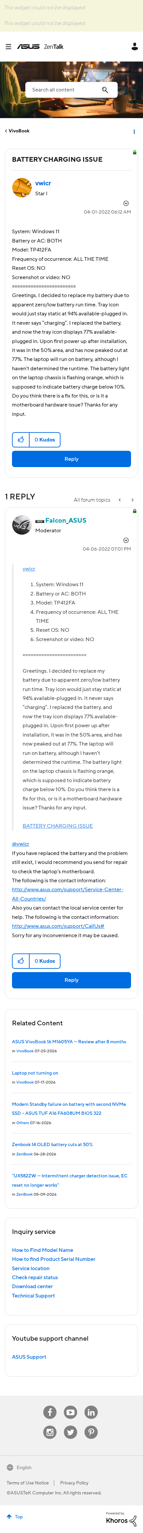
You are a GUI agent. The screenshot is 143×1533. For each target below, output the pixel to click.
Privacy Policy (74, 1483)
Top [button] (19, 1517)
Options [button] (133, 131)
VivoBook (19, 131)
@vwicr (20, 844)
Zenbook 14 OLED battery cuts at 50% (52, 1145)
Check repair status (35, 1277)
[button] (21, 440)
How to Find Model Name (42, 1250)
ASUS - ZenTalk (40, 47)
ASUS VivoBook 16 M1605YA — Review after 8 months (69, 1042)
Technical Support (33, 1295)
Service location (31, 1268)
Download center (32, 1286)
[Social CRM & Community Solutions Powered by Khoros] (121, 1518)
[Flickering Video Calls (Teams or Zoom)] (132, 500)
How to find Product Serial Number (53, 1259)
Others (22, 1122)
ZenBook (24, 1154)
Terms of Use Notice (28, 1483)
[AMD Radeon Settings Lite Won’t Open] (120, 500)
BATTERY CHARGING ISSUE (58, 826)
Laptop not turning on (35, 1073)
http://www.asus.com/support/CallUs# (58, 926)
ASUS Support (29, 1357)
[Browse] (11, 46)
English (24, 1468)
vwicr (29, 569)
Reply (71, 459)
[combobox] (71, 90)
